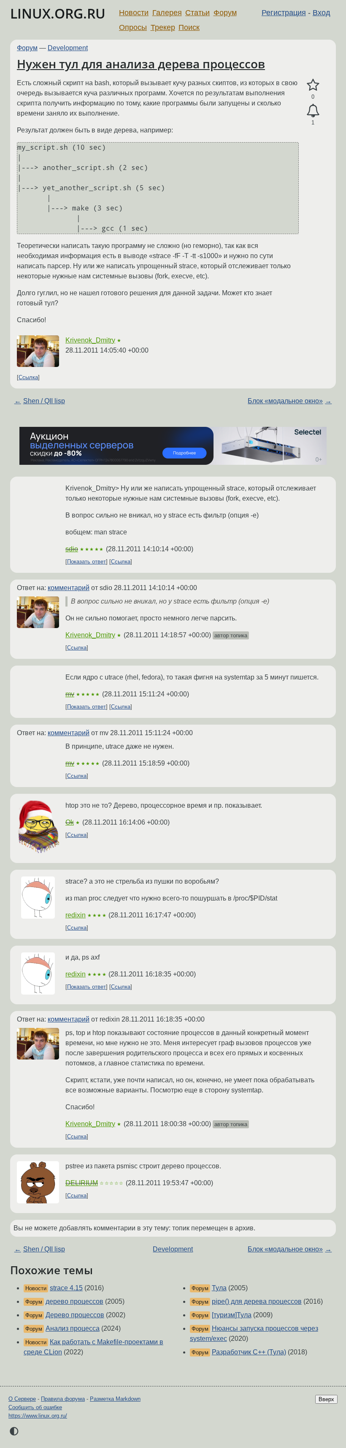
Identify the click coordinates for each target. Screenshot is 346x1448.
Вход (321, 12)
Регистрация (284, 12)
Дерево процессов (75, 1315)
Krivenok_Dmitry (90, 340)
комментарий (68, 587)
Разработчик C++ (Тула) (249, 1352)
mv (69, 694)
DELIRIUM (81, 1182)
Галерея (167, 12)
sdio (71, 549)
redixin (75, 915)
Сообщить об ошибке (35, 1407)
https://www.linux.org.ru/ (37, 1416)
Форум (225, 12)
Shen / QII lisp (44, 400)
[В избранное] (312, 85)
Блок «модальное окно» (285, 400)
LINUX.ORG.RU (57, 13)
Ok (69, 822)
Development (68, 47)
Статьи (197, 12)
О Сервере (22, 1399)
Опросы (133, 27)
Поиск (189, 27)
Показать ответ (86, 561)
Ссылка (28, 377)
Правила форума (63, 1399)
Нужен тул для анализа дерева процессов (141, 64)
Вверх (326, 1399)
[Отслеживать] (312, 111)
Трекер (163, 27)
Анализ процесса (73, 1328)
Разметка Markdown (115, 1399)
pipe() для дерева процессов (257, 1301)
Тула (219, 1288)
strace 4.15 (66, 1288)
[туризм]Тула (231, 1315)
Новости (134, 12)
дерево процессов (74, 1301)
